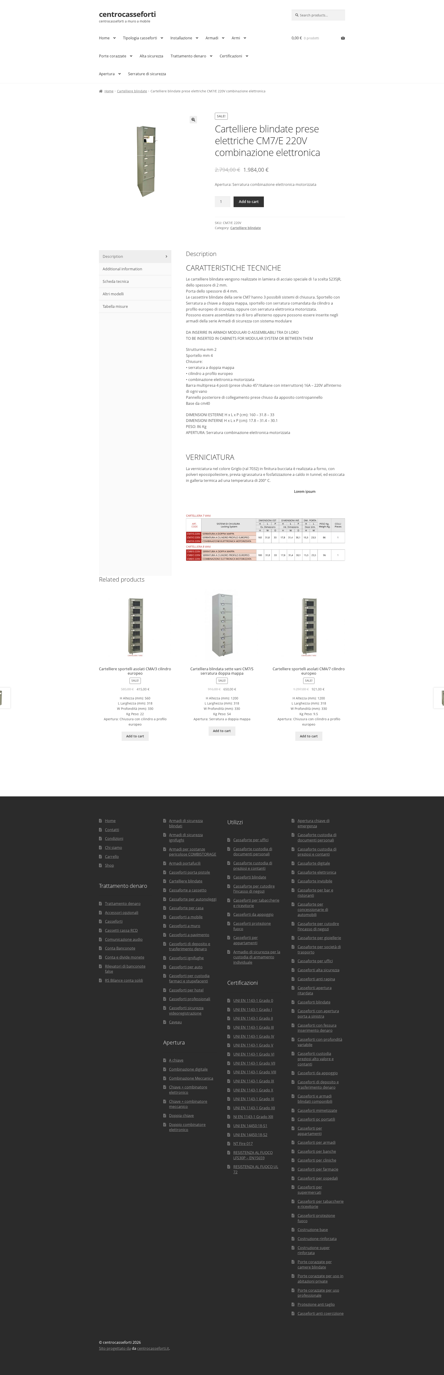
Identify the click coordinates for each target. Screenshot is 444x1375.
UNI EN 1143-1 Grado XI (253, 1098)
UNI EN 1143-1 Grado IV (253, 1036)
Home (104, 38)
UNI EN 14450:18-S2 (250, 1134)
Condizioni (114, 838)
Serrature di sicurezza (147, 73)
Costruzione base (313, 1229)
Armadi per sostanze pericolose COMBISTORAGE (192, 852)
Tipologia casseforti (140, 38)
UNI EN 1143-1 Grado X (253, 1090)
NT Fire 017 (243, 1143)
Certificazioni (231, 56)
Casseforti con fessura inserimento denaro (317, 1028)
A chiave (176, 1060)
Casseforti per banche (317, 1151)
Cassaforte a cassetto (188, 890)
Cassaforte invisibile (315, 881)
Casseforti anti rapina (316, 979)
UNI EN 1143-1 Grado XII (254, 1107)
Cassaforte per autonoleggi (192, 899)
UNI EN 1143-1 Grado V (253, 1045)
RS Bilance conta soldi (124, 980)
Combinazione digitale (188, 1069)
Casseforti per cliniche (317, 1160)
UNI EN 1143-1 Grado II (253, 1018)
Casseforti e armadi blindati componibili (315, 1099)
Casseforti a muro (184, 925)
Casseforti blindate (249, 877)
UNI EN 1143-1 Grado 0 (253, 1000)
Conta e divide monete (124, 957)
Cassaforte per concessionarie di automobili (313, 909)
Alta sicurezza (151, 56)
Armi (236, 38)
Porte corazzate (112, 56)
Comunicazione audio (124, 939)
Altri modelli (113, 293)
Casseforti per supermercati (310, 1190)
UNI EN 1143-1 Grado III (253, 1027)
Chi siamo (113, 847)
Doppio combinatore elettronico (187, 1127)
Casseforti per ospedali (318, 1178)
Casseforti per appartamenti (245, 940)
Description (112, 256)
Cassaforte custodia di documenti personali (252, 851)
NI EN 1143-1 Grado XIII (253, 1116)
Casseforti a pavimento (189, 934)
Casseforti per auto (186, 967)
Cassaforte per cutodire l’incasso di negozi (254, 889)
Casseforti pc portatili (316, 1119)
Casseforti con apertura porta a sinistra (318, 1013)
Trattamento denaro (188, 56)
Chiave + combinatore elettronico (188, 1090)
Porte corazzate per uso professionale (318, 1293)
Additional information (122, 268)
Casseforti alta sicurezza (318, 970)
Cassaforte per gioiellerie (319, 937)
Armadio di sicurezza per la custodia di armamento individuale (256, 957)
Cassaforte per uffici (250, 839)
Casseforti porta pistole (189, 872)
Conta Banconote (120, 948)
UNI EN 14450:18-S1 (250, 1125)
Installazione (181, 38)
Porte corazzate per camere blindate (315, 1264)
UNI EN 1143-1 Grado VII (254, 1063)
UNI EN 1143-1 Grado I (252, 1009)
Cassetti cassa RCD (121, 930)
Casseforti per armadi (317, 1142)
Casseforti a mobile (186, 917)
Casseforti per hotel (186, 990)
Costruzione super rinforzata (314, 1250)
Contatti (112, 829)
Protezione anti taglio (316, 1304)
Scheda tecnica (115, 281)
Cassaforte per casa (186, 907)
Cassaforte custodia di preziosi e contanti (252, 866)
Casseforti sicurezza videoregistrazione (186, 1010)
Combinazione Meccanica (191, 1078)
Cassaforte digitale (314, 863)
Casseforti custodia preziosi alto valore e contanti (316, 1058)
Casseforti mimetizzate (317, 1110)
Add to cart (249, 201)
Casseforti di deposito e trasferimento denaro (189, 946)
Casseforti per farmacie (318, 1169)
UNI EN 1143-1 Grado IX (253, 1081)
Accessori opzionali (121, 912)
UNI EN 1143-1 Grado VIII (254, 1072)
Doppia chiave (181, 1115)
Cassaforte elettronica (317, 872)
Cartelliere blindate (132, 91)
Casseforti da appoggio (253, 914)
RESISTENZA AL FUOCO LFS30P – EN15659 (253, 1155)
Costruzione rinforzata (317, 1238)
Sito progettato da (115, 1348)
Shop (109, 865)
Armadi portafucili (184, 863)
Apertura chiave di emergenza (314, 823)
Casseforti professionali (189, 998)
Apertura (107, 73)
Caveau (175, 1022)
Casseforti (114, 921)
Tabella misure (115, 306)
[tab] (135, 256)
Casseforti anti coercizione (321, 1313)
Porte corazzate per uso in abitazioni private (320, 1278)
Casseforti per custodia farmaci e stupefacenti (189, 978)
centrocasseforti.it (153, 1348)
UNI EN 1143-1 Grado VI (253, 1054)
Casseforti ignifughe (186, 957)
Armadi (212, 38)
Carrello (112, 856)
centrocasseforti (127, 14)
